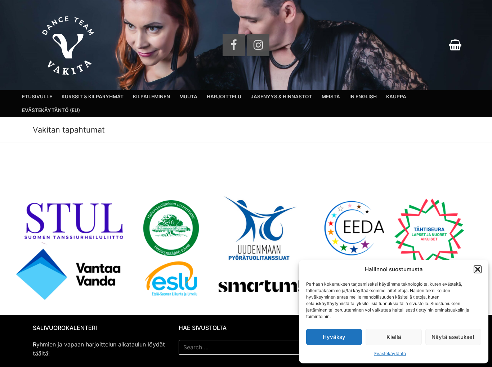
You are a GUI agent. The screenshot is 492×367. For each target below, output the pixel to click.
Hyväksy (334, 337)
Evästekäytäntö (390, 353)
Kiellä (393, 337)
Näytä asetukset (453, 337)
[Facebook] (234, 45)
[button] (477, 269)
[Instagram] (258, 45)
